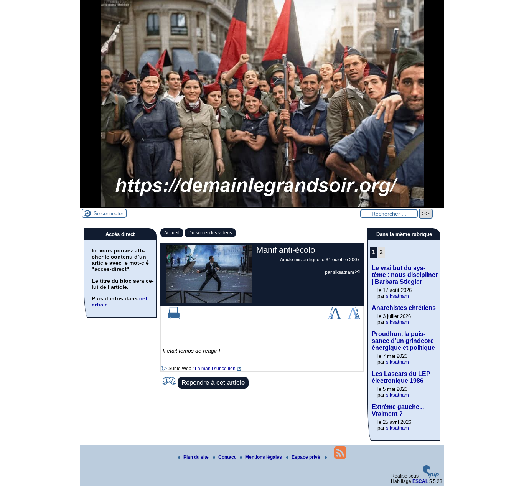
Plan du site (196, 457)
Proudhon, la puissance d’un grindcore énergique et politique (403, 341)
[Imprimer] (174, 317)
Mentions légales (264, 457)
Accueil (172, 233)
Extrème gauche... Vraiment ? (398, 410)
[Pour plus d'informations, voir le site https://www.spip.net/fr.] (431, 476)
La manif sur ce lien (215, 368)
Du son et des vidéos (210, 233)
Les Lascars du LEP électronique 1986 (401, 377)
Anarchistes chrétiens (404, 308)
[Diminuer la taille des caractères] (354, 317)
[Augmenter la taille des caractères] (334, 317)
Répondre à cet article (213, 382)
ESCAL (420, 481)
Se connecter (108, 213)
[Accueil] (262, 205)
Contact (227, 457)
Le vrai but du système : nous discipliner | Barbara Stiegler (405, 275)
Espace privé (306, 457)
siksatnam (343, 272)
